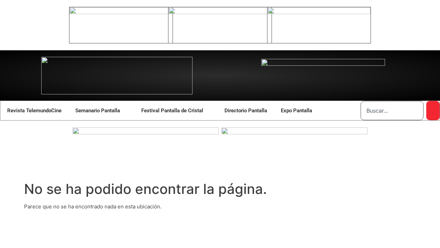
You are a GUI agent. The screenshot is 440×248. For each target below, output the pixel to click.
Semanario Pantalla (97, 110)
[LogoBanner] (323, 64)
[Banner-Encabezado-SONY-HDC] (220, 12)
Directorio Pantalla (245, 110)
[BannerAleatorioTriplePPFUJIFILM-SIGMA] (146, 132)
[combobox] (392, 110)
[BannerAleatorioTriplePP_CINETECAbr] (294, 132)
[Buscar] (433, 110)
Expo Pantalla (296, 110)
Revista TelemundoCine (34, 110)
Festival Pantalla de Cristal (172, 110)
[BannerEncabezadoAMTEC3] (319, 12)
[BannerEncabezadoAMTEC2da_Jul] (121, 12)
